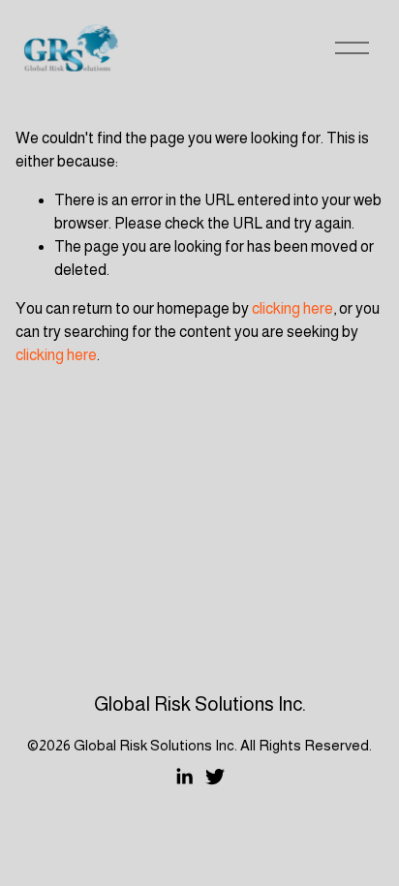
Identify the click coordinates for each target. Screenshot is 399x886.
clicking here (292, 308)
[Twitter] (215, 776)
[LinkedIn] (184, 776)
